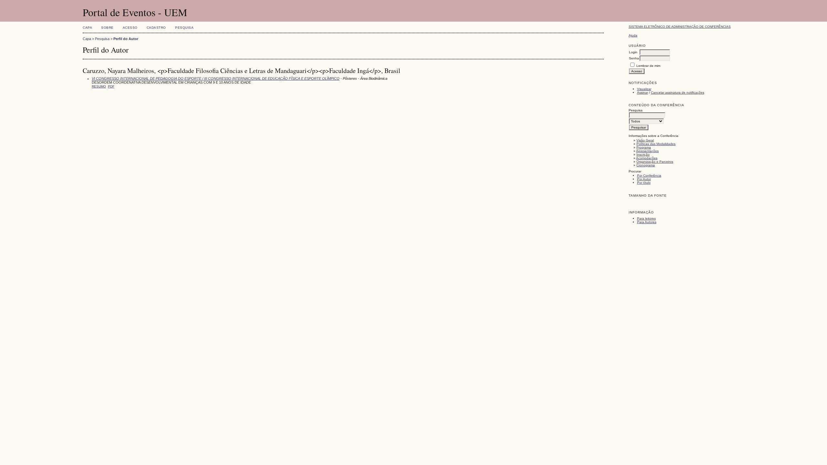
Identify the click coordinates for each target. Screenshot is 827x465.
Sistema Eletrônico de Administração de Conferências (680, 26)
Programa (643, 147)
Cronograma (645, 165)
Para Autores (646, 222)
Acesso (130, 27)
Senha (634, 58)
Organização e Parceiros (654, 161)
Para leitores (646, 218)
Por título (644, 182)
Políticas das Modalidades (655, 144)
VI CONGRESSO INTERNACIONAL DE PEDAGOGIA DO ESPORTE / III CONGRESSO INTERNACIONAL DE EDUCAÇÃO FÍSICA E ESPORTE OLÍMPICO (216, 78)
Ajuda (633, 35)
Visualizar (644, 89)
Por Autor (644, 179)
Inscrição (643, 154)
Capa (87, 27)
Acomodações (646, 158)
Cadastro (156, 27)
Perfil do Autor (125, 39)
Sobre (107, 27)
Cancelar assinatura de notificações (677, 92)
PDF (111, 86)
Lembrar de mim (648, 65)
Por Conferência (649, 175)
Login (633, 52)
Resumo (99, 86)
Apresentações (647, 151)
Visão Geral (645, 140)
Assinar (642, 92)
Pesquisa (184, 27)
